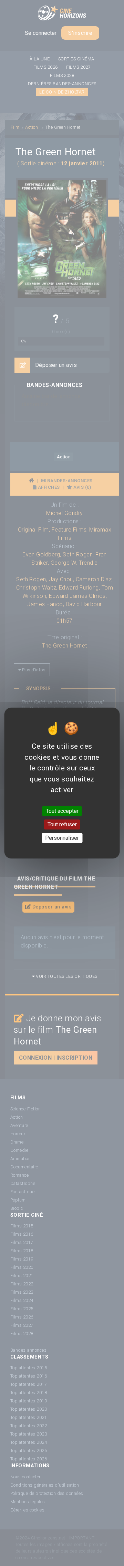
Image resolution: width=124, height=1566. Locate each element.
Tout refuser (62, 824)
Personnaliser (62, 838)
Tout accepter (62, 811)
